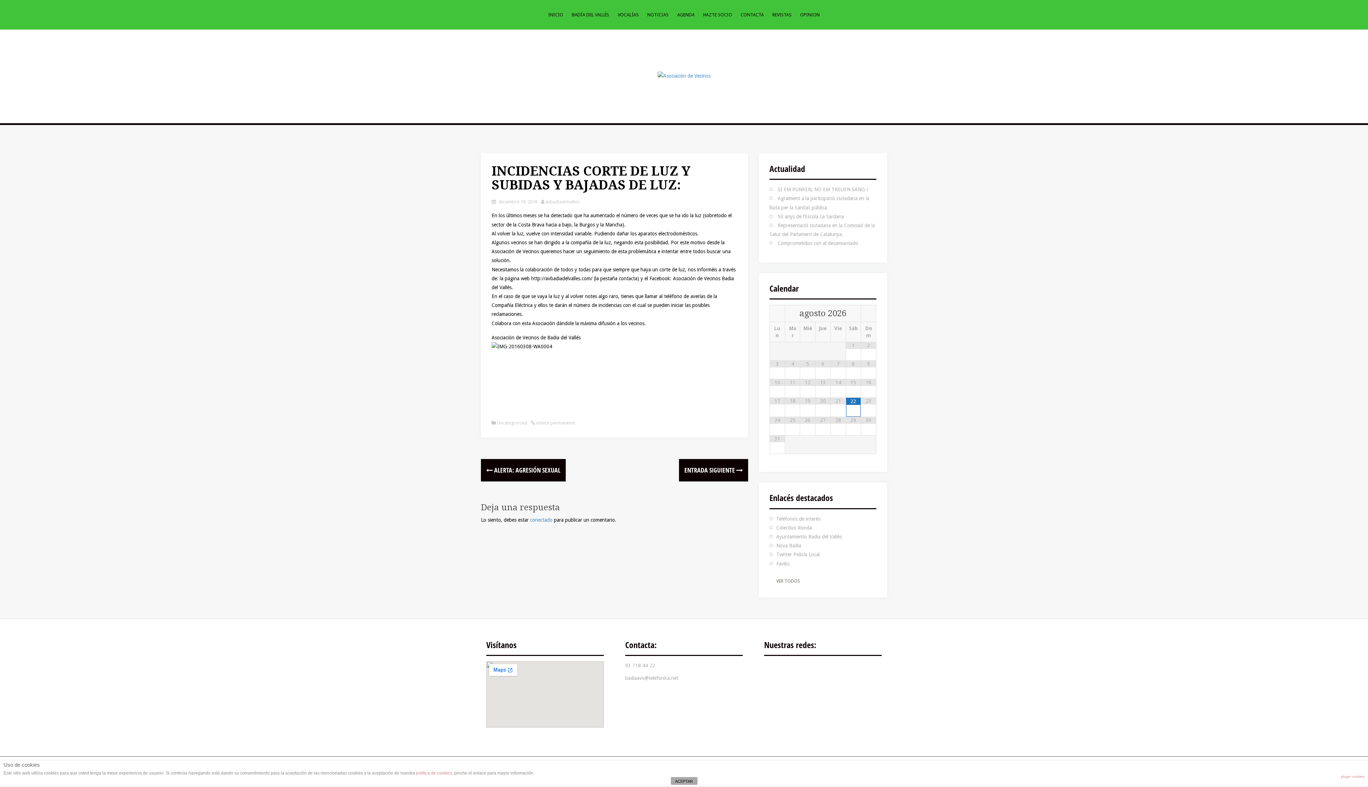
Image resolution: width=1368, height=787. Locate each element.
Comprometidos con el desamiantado (818, 243)
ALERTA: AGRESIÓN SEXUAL (526, 470)
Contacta (752, 14)
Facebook (774, 670)
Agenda (686, 14)
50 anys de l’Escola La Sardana (811, 216)
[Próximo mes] (868, 313)
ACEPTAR (684, 781)
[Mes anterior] (777, 313)
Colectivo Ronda (794, 528)
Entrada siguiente (710, 470)
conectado (541, 520)
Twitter (796, 670)
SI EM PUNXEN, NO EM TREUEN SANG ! (823, 189)
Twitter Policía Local (798, 554)
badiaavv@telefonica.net (651, 678)
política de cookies (434, 773)
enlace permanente (555, 423)
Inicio (555, 14)
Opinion (810, 14)
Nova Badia (788, 545)
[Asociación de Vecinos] (684, 75)
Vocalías (628, 14)
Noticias (658, 14)
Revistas (782, 14)
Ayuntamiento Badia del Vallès (809, 537)
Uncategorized (512, 423)
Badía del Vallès (590, 14)
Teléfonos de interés (798, 519)
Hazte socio (717, 14)
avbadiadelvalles (562, 201)
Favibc (783, 564)
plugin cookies (1352, 776)
